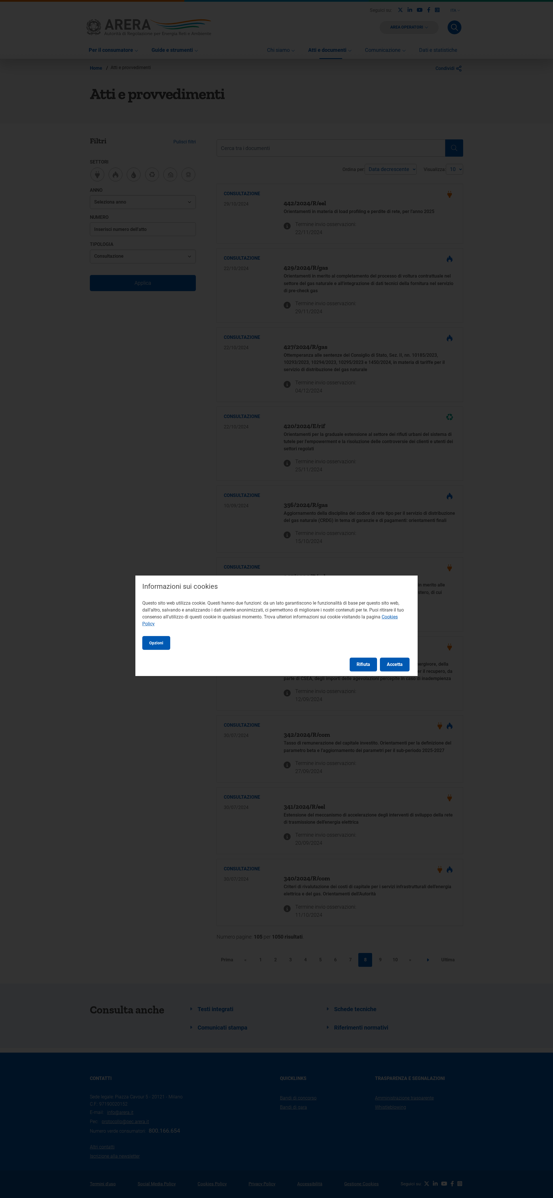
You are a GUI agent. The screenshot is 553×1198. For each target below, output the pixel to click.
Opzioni (156, 643)
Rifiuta (363, 664)
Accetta (395, 664)
